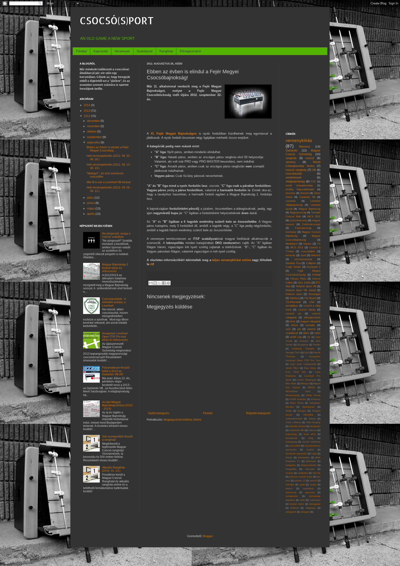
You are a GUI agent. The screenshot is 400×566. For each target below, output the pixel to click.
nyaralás (310, 325)
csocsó (309, 158)
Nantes (307, 243)
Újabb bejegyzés (158, 413)
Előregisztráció (190, 51)
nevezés (290, 255)
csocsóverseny (298, 220)
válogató (305, 512)
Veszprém (315, 426)
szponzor (310, 492)
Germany (291, 232)
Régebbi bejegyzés (258, 413)
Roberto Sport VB (306, 286)
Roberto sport (294, 294)
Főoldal (81, 51)
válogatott (291, 512)
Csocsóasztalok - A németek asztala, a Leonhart (114, 302)
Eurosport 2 (313, 266)
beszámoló (291, 438)
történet (295, 508)
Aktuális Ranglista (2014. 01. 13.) (113, 469)
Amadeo (304, 341)
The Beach (310, 298)
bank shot (310, 434)
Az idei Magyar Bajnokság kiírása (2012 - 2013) (117, 405)
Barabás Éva (293, 263)
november (93, 126)
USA (311, 302)
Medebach (291, 243)
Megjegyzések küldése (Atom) (182, 419)
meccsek (310, 469)
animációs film (296, 430)
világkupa (311, 508)
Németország (293, 395)
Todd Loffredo (293, 422)
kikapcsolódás (308, 465)
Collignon (311, 263)
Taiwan (312, 418)
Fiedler (316, 344)
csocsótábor (308, 251)
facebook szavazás (296, 453)
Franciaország (303, 228)
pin (299, 329)
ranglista (291, 158)
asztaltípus (292, 305)
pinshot (311, 329)
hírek (292, 321)
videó (317, 333)
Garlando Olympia (303, 348)
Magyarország (298, 212)
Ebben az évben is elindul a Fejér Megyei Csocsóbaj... (108, 149)
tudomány (315, 500)
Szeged (302, 410)
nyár (288, 329)
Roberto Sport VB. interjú (301, 290)
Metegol (305, 383)
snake (313, 484)
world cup (295, 336)
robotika (290, 484)
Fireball (316, 274)
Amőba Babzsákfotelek (300, 189)
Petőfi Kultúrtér (298, 399)
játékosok (311, 461)
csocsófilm (294, 445)
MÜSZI (311, 387)
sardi (302, 484)
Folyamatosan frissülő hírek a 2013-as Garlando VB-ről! (116, 371)
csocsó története (311, 441)
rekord (313, 480)
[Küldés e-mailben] (150, 283)
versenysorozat (303, 259)
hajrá (314, 453)
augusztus (94, 142)
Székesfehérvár (294, 418)
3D (308, 337)
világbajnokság (295, 181)
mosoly (289, 473)
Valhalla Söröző (297, 426)
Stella (289, 410)
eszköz (310, 449)
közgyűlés (291, 469)
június (91, 203)
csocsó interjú (306, 309)
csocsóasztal (294, 173)
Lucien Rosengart (306, 379)
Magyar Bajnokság (309, 208)
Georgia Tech (293, 352)
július (90, 197)
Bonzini (304, 193)
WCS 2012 (313, 216)
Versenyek (122, 51)
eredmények (293, 177)
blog (311, 438)
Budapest (303, 344)
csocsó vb (293, 313)
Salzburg (295, 298)
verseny (291, 162)
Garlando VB (307, 197)
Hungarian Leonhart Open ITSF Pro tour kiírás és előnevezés (115, 337)
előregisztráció (312, 317)
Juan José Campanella (303, 364)
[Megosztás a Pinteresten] (168, 283)
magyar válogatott (310, 321)
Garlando (291, 150)
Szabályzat (145, 51)
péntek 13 (300, 480)
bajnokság (291, 434)
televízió (315, 255)
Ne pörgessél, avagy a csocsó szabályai (116, 235)
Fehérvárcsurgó (311, 224)
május (91, 208)
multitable (303, 473)
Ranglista (166, 51)
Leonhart (291, 201)
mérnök (316, 473)
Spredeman (308, 407)
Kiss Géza (310, 368)
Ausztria (290, 193)
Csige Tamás (293, 266)
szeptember (95, 137)
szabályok (308, 488)
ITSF (313, 181)
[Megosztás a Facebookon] (164, 283)
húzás (289, 457)
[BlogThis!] (155, 283)
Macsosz (304, 146)
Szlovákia (308, 414)
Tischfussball (293, 302)
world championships (299, 185)
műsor (294, 325)
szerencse (291, 492)
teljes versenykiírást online (231, 260)
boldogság (291, 441)
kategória (291, 465)
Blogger (207, 536)
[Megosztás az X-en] (159, 283)
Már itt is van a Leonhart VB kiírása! (109, 182)
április (91, 213)
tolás (302, 500)
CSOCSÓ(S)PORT (117, 20)
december (93, 121)
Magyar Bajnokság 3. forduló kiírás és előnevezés (115, 268)
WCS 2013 (296, 247)
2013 (87, 110)
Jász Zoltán (304, 282)
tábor (306, 333)
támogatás (314, 504)
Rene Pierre (297, 403)
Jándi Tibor (292, 368)
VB (314, 170)
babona (313, 430)
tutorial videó (297, 504)
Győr (306, 352)
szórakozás (292, 496)
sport (303, 255)
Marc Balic (291, 383)
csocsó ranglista (296, 170)
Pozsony (315, 399)
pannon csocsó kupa (300, 476)
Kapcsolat (101, 51)
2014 (87, 105)
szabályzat (292, 333)
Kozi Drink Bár (296, 372)
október (92, 131)
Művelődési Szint (298, 391)
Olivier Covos (313, 395)
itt (151, 264)
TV (318, 243)
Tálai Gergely (313, 422)
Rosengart (314, 294)
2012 (87, 116)
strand (289, 488)
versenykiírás (299, 140)
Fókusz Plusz (298, 278)
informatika (303, 457)
